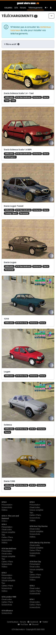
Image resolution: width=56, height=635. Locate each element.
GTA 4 (4, 524)
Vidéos (4, 510)
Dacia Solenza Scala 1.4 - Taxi (19, 93)
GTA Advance (7, 610)
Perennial (24, 213)
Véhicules (9, 97)
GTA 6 (4, 502)
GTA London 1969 (9, 597)
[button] (51, 7)
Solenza (8, 424)
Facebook (34, 622)
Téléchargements (35, 7)
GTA (16, 7)
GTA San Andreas (23, 97)
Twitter (45, 622)
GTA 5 (32, 502)
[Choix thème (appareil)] (46, 7)
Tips (31, 512)
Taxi (7, 100)
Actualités (8, 7)
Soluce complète (36, 510)
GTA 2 (32, 585)
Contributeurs (12, 622)
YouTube (24, 624)
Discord (35, 624)
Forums (23, 7)
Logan (7, 371)
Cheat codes (35, 507)
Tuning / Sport (11, 213)
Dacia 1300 (9, 481)
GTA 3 (32, 429)
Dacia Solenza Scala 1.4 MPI (18, 149)
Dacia (45, 97)
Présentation (7, 504)
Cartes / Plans (35, 515)
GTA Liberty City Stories (40, 542)
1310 (6, 318)
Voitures (37, 97)
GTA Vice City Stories (39, 526)
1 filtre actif (10, 44)
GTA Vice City (21, 323)
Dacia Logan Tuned (13, 205)
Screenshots (7, 507)
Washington (10, 157)
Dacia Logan (10, 262)
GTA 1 (32, 599)
